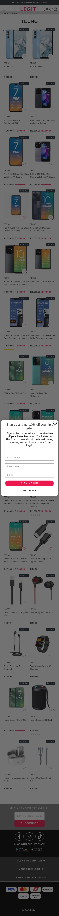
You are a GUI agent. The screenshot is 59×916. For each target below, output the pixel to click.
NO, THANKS (29, 491)
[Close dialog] (55, 422)
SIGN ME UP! (29, 483)
